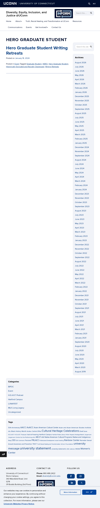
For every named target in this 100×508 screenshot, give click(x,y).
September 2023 (82, 206)
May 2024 (79, 172)
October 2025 (81, 105)
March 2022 (80, 283)
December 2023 (82, 194)
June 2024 (79, 168)
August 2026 (80, 62)
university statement (35, 448)
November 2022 (82, 249)
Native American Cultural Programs (58, 437)
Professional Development (47, 440)
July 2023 (79, 215)
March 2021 (80, 329)
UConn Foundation (67, 444)
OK (88, 492)
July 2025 (79, 117)
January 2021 (80, 338)
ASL (9, 431)
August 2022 (80, 261)
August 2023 (80, 211)
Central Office (36, 431)
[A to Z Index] (94, 4)
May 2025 (79, 126)
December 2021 (81, 295)
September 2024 (82, 155)
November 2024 (82, 151)
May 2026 (79, 75)
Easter (85, 431)
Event (10, 391)
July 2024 (79, 164)
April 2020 (79, 363)
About (18, 21)
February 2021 (81, 333)
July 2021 (79, 316)
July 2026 (79, 67)
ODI (13, 440)
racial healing (59, 440)
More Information (70, 492)
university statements (58, 449)
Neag (9, 440)
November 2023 (82, 198)
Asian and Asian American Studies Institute (75, 428)
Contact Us (56, 27)
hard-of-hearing (33, 435)
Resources (77, 21)
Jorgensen (87, 435)
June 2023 (79, 219)
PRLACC (35, 440)
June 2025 (79, 122)
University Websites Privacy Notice (19, 504)
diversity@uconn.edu (51, 476)
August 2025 (80, 113)
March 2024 (80, 181)
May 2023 (79, 223)
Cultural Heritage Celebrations (60, 431)
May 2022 (79, 274)
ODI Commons (20, 440)
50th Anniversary (14, 428)
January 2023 (81, 240)
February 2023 (81, 236)
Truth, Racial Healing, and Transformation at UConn (47, 21)
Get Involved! (41, 27)
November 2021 (81, 299)
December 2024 (82, 147)
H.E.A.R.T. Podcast (20, 435)
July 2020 (79, 350)
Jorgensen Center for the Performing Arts (21, 437)
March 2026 (80, 84)
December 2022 (82, 244)
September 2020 (82, 342)
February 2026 (81, 88)
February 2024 (81, 185)
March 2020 (80, 367)
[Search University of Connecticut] (89, 4)
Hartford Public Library (58, 434)
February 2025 (81, 139)
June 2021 (79, 321)
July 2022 (79, 266)
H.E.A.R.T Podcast (15, 395)
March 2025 (80, 134)
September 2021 (82, 308)
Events (29, 27)
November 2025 (82, 100)
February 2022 (81, 287)
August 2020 (80, 346)
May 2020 (79, 359)
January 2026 (81, 92)
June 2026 (79, 71)
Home (8, 21)
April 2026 (79, 79)
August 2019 (80, 371)
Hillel (67, 435)
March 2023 (80, 232)
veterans (72, 449)
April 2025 (79, 130)
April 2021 (79, 325)
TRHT (34, 444)
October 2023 (81, 202)
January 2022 (81, 291)
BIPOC (11, 386)
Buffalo (29, 431)
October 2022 (81, 253)
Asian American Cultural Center (46, 427)
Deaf (81, 431)
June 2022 (79, 270)
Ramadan (83, 440)
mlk (42, 437)
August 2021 (80, 312)
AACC (23, 427)
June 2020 (79, 355)
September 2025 (82, 109)
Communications (15, 27)
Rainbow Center (71, 440)
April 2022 (79, 278)
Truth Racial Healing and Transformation (48, 444)
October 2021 (80, 304)
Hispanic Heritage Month (77, 434)
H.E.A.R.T (11, 435)
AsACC (30, 427)
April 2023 (79, 228)
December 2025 (82, 96)
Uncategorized (14, 412)
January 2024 (81, 189)
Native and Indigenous (82, 437)
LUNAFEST (13, 404)
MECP (38, 437)
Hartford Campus (15, 399)
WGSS (77, 449)
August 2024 (80, 160)
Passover (28, 440)
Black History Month (18, 431)
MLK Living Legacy (16, 408)
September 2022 (82, 257)
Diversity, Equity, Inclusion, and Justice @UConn (26, 14)
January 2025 (81, 143)
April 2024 (79, 177)
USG (67, 449)
